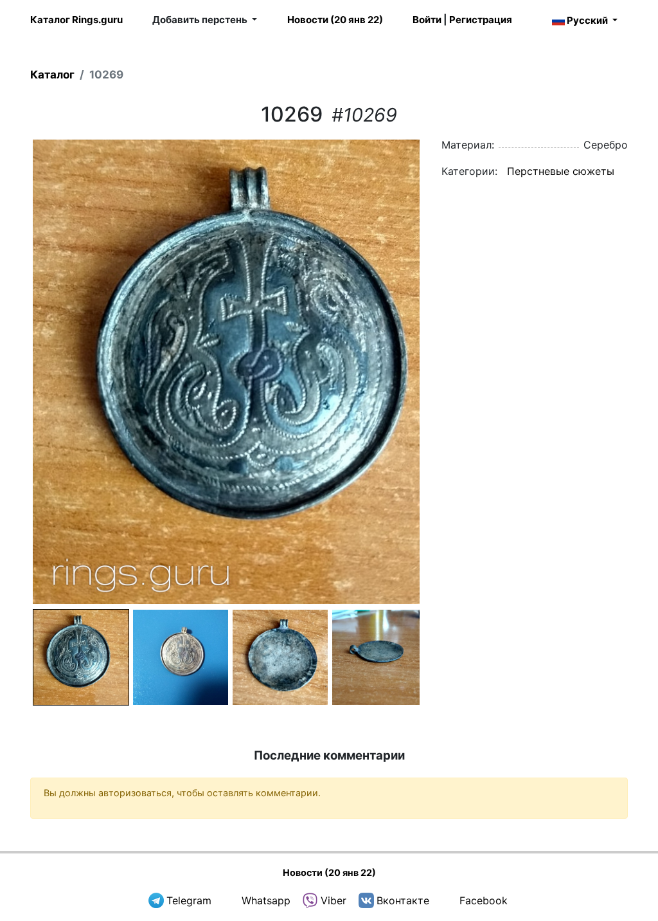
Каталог (52, 74)
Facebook (483, 900)
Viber (333, 900)
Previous (13, 372)
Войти (427, 20)
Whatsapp (266, 900)
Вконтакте (403, 900)
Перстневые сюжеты (560, 171)
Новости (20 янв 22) (335, 20)
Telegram (188, 900)
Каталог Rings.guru (76, 20)
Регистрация (480, 20)
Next (439, 372)
